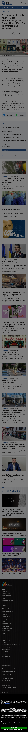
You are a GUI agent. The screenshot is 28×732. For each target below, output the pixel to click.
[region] (14, 713)
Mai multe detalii (7, 703)
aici (24, 709)
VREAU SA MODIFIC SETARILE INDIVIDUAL (14, 729)
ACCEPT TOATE (14, 727)
